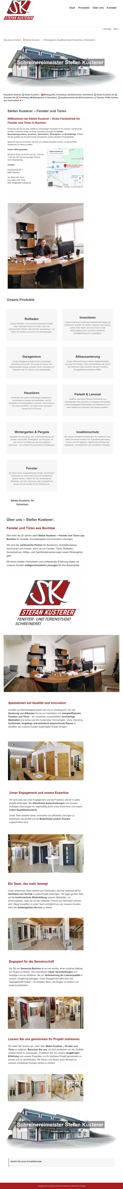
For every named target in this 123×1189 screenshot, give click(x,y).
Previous (107, 29)
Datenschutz (75, 1186)
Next (115, 29)
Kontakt (82, 1186)
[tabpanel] (61, 833)
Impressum (66, 1186)
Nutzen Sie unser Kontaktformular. (26, 1161)
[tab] (22, 502)
